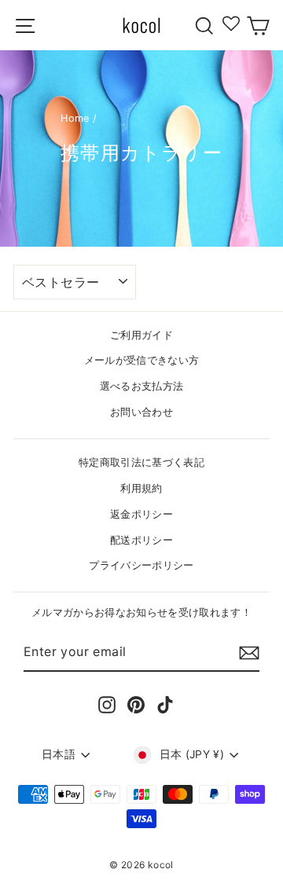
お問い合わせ (141, 412)
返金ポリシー (141, 514)
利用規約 (141, 488)
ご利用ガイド (141, 335)
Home (75, 118)
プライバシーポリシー (141, 565)
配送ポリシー (141, 540)
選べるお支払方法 (142, 386)
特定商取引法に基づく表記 (141, 462)
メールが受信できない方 (142, 360)
